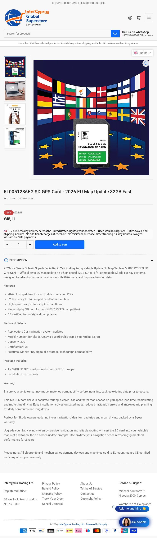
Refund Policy (51, 488)
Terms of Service (91, 488)
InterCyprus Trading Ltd (71, 524)
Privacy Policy (51, 483)
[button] (142, 53)
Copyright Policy (90, 498)
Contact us (87, 493)
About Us (86, 483)
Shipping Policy (52, 493)
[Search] (115, 33)
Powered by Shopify (96, 524)
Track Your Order (53, 498)
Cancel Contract (52, 504)
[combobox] (62, 34)
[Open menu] (149, 18)
